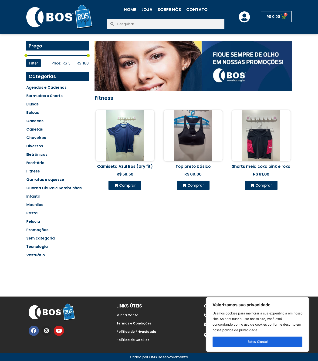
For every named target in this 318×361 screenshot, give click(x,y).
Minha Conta (127, 315)
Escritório (35, 163)
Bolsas (32, 113)
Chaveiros (36, 138)
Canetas (34, 129)
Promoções (37, 230)
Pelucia (33, 221)
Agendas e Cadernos (46, 87)
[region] (257, 324)
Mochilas (34, 205)
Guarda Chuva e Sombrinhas (54, 188)
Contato (197, 9)
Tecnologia (37, 247)
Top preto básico (193, 166)
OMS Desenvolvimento (168, 356)
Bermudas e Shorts (44, 96)
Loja (147, 9)
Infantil (33, 196)
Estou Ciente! (257, 342)
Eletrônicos (36, 154)
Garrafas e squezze (45, 180)
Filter (33, 63)
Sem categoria (40, 238)
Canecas (35, 121)
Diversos (34, 146)
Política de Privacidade (136, 331)
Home (130, 9)
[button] (124, 185)
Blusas (32, 104)
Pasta (31, 213)
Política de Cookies (132, 339)
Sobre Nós (169, 9)
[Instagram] (46, 331)
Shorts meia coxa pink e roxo (261, 166)
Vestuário (35, 255)
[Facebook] (34, 331)
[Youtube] (59, 331)
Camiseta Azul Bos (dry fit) (125, 166)
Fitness (33, 171)
